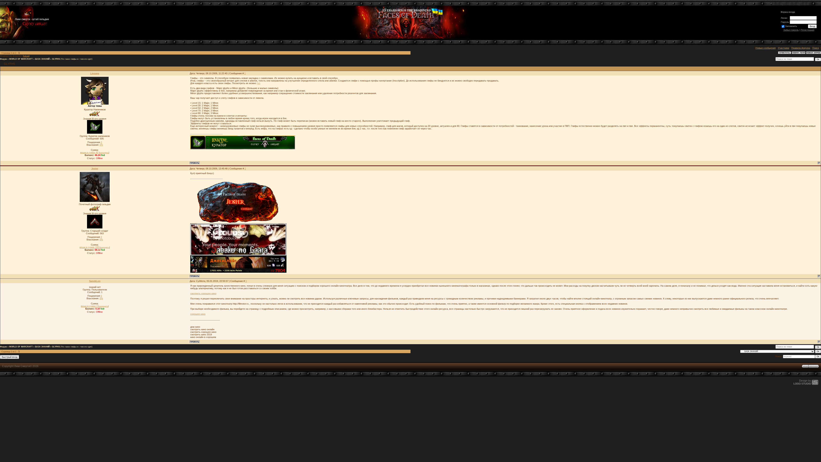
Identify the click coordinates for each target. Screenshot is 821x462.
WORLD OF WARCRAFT (21, 59)
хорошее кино (197, 314)
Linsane (94, 73)
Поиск (815, 48)
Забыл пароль (791, 30)
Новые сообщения (766, 48)
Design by (802, 382)
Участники (783, 48)
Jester (94, 168)
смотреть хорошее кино (203, 293)
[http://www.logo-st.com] (815, 384)
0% (101, 145)
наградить (104, 153)
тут (258, 83)
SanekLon (94, 281)
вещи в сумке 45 (89, 152)
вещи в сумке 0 (89, 306)
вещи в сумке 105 (89, 247)
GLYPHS (56, 59)
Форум (3, 59)
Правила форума (800, 48)
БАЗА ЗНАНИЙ (42, 59)
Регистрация (807, 30)
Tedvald (26, 56)
